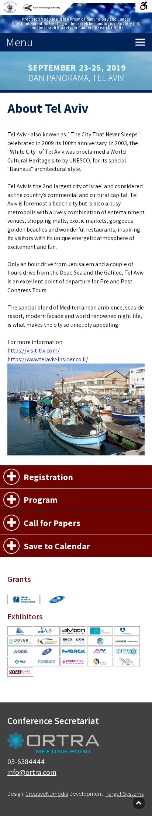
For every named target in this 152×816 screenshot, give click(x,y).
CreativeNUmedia (46, 794)
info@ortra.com (31, 772)
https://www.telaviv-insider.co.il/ (47, 359)
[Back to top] (139, 803)
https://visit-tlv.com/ (33, 350)
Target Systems (125, 794)
